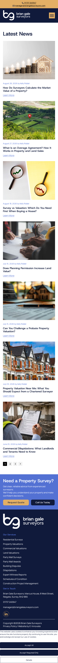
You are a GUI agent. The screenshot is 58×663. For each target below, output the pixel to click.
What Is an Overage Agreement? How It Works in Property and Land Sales (27, 149)
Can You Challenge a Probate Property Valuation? (26, 330)
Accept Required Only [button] (29, 652)
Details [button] (29, 660)
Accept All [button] (29, 645)
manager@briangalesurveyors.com (30, 5)
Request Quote (16, 502)
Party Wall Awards (12, 561)
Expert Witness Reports (14, 574)
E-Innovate (35, 626)
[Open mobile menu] (52, 15)
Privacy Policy (10, 626)
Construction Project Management (20, 583)
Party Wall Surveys (12, 557)
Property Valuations (13, 544)
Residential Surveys (13, 539)
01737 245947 (30, 2)
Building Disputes (12, 566)
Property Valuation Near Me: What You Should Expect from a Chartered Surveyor (28, 390)
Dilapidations (9, 570)
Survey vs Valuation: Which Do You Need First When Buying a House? (27, 209)
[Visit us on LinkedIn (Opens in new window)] (6, 615)
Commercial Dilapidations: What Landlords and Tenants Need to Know (28, 450)
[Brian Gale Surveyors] (16, 15)
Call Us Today (42, 502)
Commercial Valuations (14, 548)
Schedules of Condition (15, 579)
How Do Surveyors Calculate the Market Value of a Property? (27, 89)
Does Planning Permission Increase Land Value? (27, 269)
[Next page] (20, 464)
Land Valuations (11, 552)
